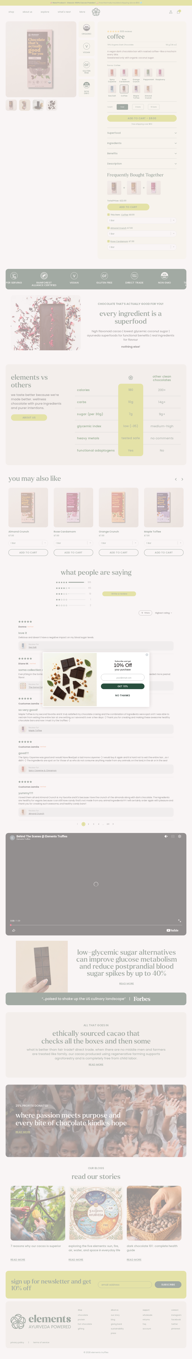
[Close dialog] (146, 654)
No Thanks (122, 695)
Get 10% (123, 686)
